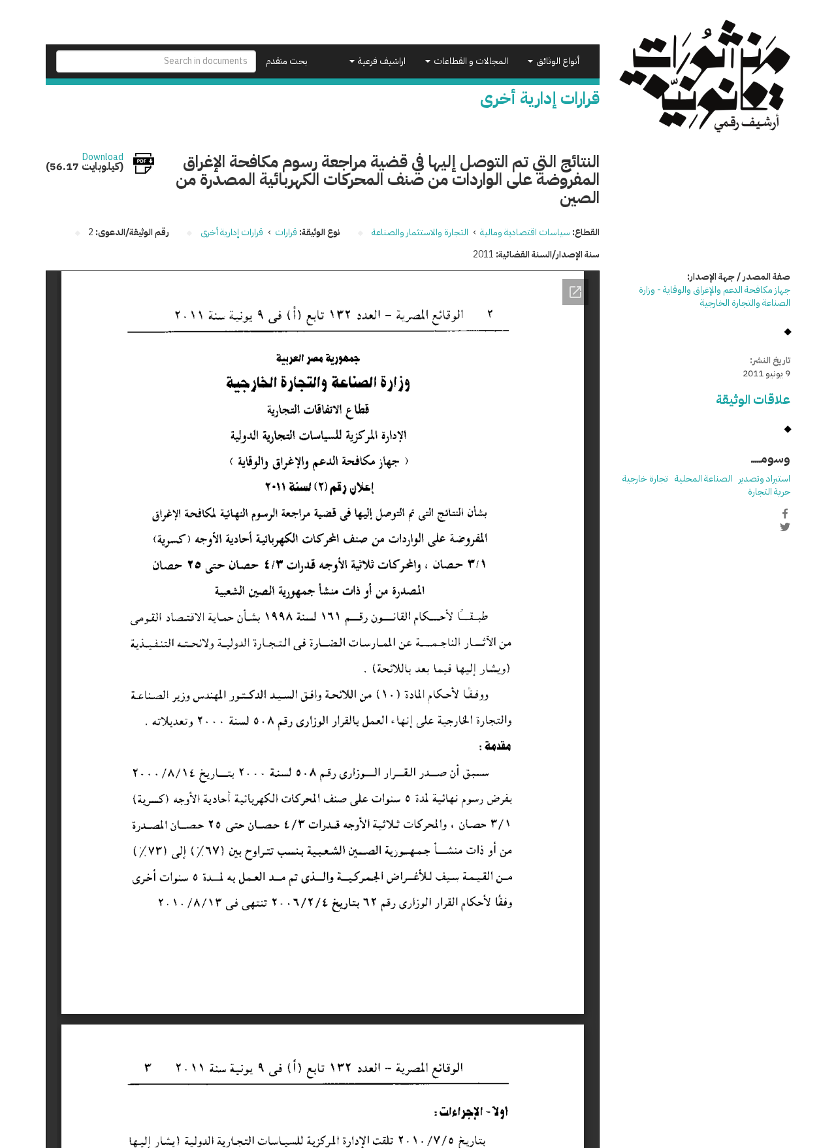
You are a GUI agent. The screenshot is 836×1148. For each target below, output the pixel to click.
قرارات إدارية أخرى (232, 232)
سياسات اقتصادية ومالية (525, 232)
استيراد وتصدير (764, 478)
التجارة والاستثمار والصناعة (420, 232)
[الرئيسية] (705, 76)
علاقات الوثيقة (753, 399)
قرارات (286, 232)
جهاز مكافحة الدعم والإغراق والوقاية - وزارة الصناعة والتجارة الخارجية (714, 296)
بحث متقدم (287, 61)
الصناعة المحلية (703, 478)
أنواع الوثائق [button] (556, 61)
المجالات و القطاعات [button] (470, 61)
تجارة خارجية (645, 478)
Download (102, 157)
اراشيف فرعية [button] (381, 61)
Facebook (785, 513)
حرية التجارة (769, 492)
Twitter (785, 527)
